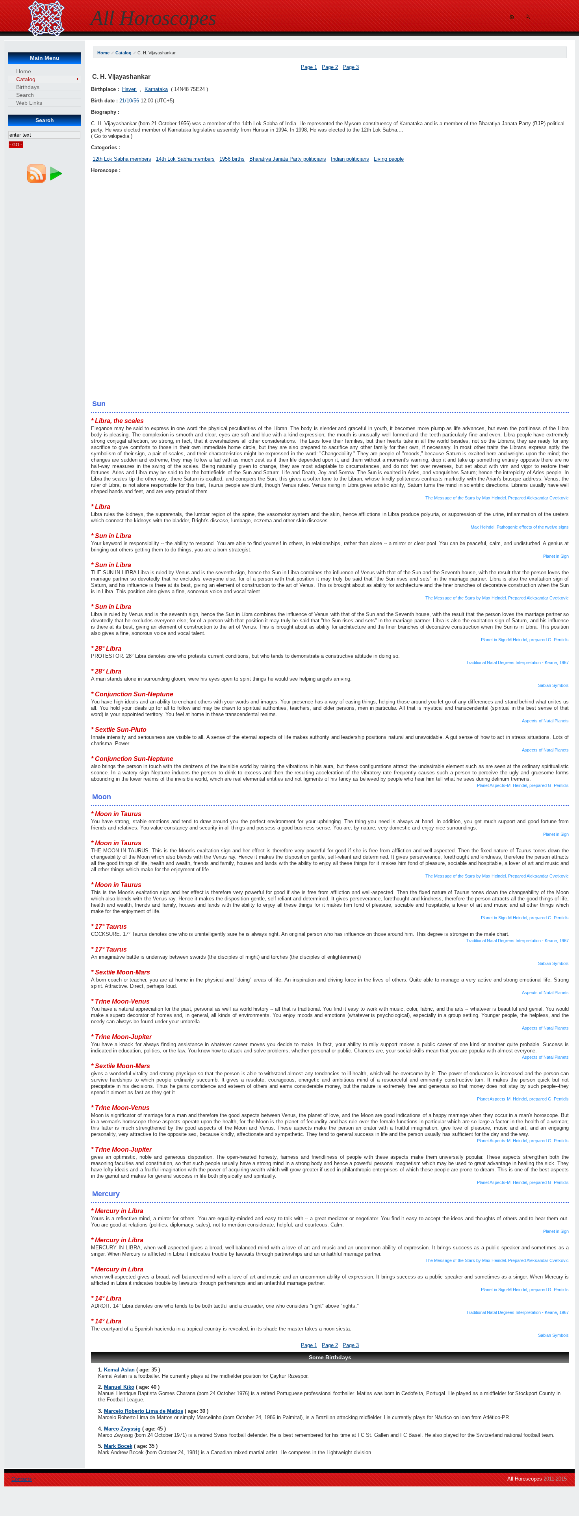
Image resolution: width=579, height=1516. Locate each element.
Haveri (129, 89)
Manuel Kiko (119, 1387)
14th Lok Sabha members (185, 159)
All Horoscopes (524, 1479)
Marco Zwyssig (122, 1429)
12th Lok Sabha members (122, 159)
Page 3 (351, 67)
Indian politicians (350, 159)
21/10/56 (129, 101)
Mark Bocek (118, 1446)
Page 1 (309, 67)
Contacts (21, 1479)
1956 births (232, 159)
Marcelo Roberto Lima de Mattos (143, 1411)
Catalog (123, 52)
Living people (389, 159)
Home (103, 52)
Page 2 (330, 67)
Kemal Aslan (119, 1370)
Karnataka (156, 89)
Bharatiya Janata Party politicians (287, 159)
